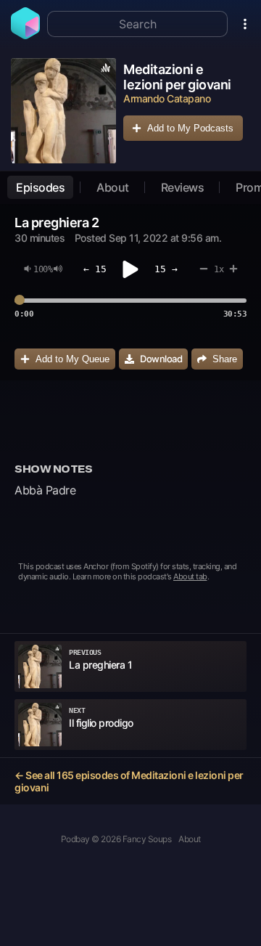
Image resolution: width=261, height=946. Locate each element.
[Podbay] (25, 35)
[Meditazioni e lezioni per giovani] (63, 110)
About (112, 187)
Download (161, 358)
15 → (166, 269)
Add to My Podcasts (190, 128)
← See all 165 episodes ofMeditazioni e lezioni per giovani (129, 781)
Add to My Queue (72, 359)
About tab (190, 576)
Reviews (182, 187)
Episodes (40, 187)
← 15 (95, 269)
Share (224, 359)
